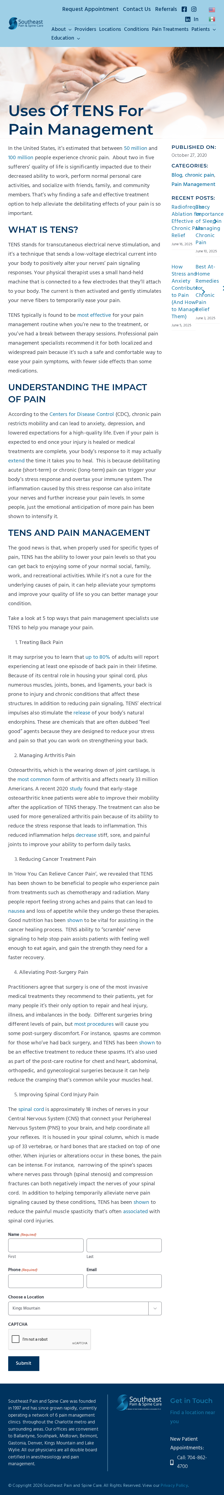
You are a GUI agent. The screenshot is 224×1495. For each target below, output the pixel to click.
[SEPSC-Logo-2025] (25, 20)
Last (90, 1257)
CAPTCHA (18, 1324)
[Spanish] (212, 19)
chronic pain (199, 175)
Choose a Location (26, 1297)
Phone (22, 1270)
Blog (177, 175)
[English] (212, 9)
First (12, 1257)
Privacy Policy (174, 1485)
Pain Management (193, 184)
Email (92, 1270)
